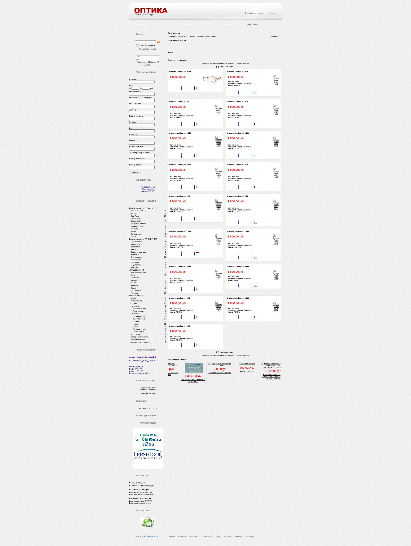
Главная (139, 24)
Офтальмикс (136, 234)
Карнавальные (136, 242)
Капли (133, 275)
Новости (161, 24)
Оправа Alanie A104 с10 (237, 72)
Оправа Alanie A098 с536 (238, 133)
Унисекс (135, 324)
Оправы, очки (134, 296)
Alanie (136, 321)
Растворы (135, 293)
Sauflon (133, 231)
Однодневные (136, 257)
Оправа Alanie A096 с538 (180, 165)
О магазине (208, 536)
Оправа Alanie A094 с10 (237, 165)
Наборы (134, 280)
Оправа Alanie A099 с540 (180, 133)
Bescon (133, 213)
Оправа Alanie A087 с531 (238, 196)
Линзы (133, 298)
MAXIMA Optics (137, 226)
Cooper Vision (136, 221)
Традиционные (136, 265)
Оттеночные (136, 260)
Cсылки (250, 5)
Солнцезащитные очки (140, 337)
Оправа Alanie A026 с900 (238, 267)
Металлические (139, 308)
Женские (135, 314)
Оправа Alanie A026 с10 (179, 326)
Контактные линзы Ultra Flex (210, 373)
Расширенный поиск (222, 5)
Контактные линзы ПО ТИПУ (141, 239)
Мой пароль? (153, 62)
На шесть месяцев (138, 252)
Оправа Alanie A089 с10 (179, 196)
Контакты (229, 24)
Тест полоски (136, 290)
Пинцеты (134, 285)
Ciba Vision (135, 216)
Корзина (206, 24)
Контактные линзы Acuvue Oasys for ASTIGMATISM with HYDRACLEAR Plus (264, 376)
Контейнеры (135, 278)
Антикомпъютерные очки (141, 342)
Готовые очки (136, 334)
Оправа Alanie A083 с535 (238, 231)
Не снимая (135, 254)
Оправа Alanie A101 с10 (237, 102)
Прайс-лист (264, 5)
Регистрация (142, 62)
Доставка (184, 24)
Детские (135, 327)
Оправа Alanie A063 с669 (180, 267)
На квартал (135, 247)
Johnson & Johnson (138, 224)
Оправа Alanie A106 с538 (180, 72)
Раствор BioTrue (237, 371)
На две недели (136, 244)
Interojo (133, 236)
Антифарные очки (138, 339)
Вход (239, 5)
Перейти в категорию (177, 60)
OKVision (134, 229)
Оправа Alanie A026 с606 (238, 298)
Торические (135, 262)
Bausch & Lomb (137, 211)
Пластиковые (138, 311)
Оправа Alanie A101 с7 (179, 102)
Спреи (133, 288)
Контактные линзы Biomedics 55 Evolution (184, 380)
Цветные (134, 267)
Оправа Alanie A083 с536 (180, 231)
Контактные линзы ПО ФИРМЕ (141, 208)
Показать (134, 172)
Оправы (134, 303)
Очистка (134, 283)
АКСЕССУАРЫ (135, 270)
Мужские (135, 306)
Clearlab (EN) (136, 218)
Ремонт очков (136, 301)
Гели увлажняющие (138, 272)
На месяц (134, 249)
